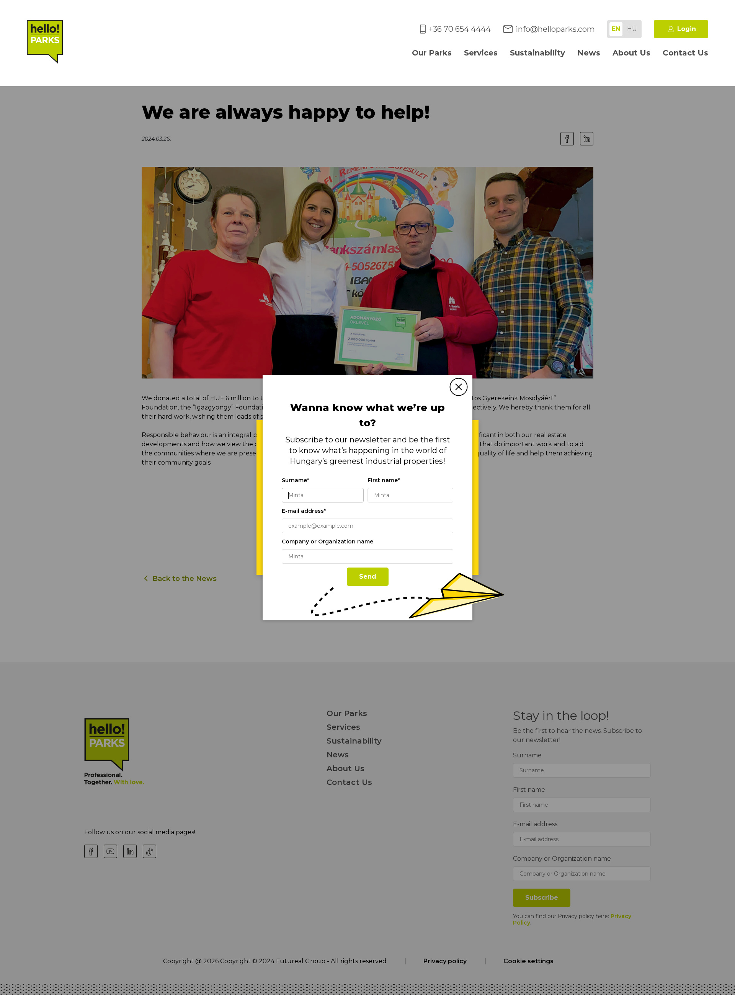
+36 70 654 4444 (460, 29)
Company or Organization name (327, 541)
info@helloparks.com (555, 29)
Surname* (295, 480)
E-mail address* (304, 510)
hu (632, 29)
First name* (384, 480)
